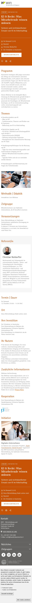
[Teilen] (10, 61)
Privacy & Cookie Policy (7, 584)
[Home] (10, 4)
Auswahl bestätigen (7, 593)
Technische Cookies (7, 588)
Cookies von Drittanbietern (9, 590)
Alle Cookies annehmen (23, 600)
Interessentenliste (11, 55)
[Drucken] (6, 61)
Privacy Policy (19, 390)
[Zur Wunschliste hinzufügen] (2, 61)
